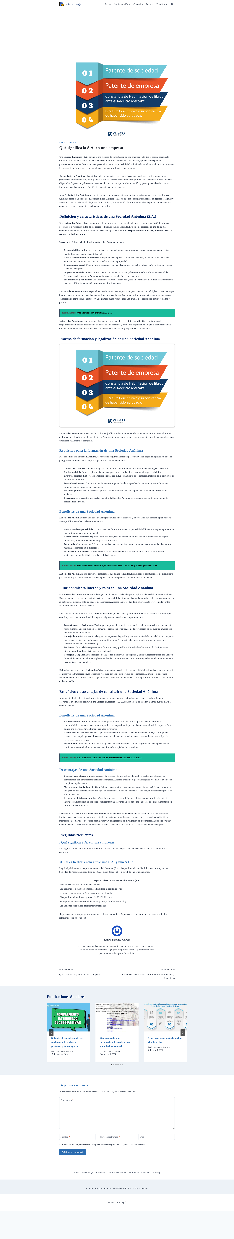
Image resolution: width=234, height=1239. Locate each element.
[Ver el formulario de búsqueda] (172, 4)
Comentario (67, 1100)
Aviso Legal (87, 1172)
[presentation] (68, 1017)
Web (142, 1137)
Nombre (65, 1137)
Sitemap (156, 1172)
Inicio (108, 4)
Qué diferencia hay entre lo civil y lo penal (79, 972)
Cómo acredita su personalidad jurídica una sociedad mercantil (115, 1041)
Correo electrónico (110, 1137)
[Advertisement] (117, 29)
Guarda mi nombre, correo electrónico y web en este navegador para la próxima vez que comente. (103, 1144)
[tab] (111, 1064)
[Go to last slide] (51, 1032)
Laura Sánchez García (117, 939)
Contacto (100, 1172)
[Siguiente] (183, 1032)
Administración (67, 142)
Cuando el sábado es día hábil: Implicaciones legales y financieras (148, 974)
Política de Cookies (117, 1172)
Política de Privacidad (139, 1172)
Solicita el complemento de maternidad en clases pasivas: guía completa (67, 1041)
